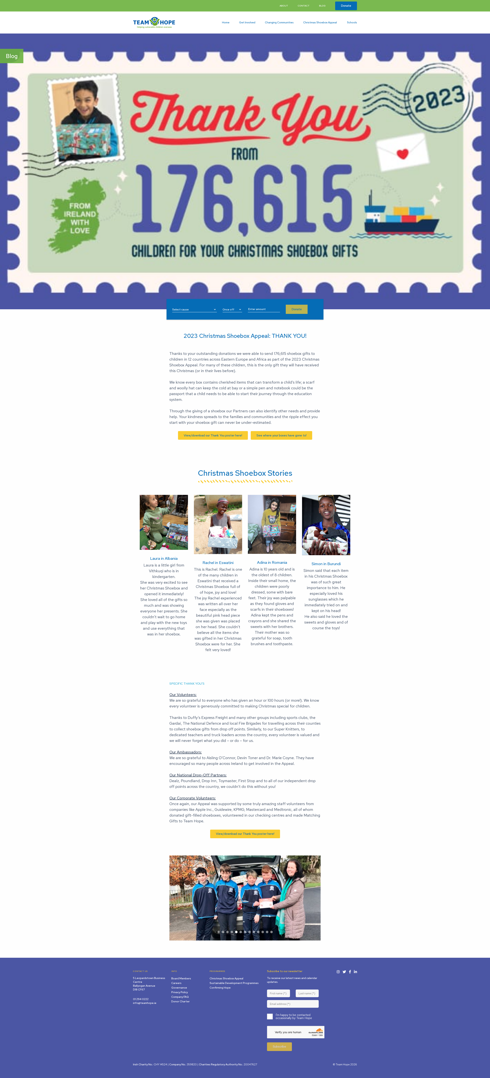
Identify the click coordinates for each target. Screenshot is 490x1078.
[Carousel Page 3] (227, 932)
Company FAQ (180, 997)
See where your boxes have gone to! (281, 435)
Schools (352, 22)
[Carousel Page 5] (236, 932)
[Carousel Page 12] (267, 932)
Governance (179, 987)
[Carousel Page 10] (258, 932)
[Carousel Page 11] (262, 932)
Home (225, 22)
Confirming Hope (220, 987)
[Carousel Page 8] (249, 932)
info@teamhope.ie (144, 1003)
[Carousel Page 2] (223, 932)
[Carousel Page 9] (254, 932)
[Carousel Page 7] (245, 932)
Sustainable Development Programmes (234, 983)
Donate (346, 6)
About (284, 5)
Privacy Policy (179, 992)
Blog (322, 5)
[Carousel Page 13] (271, 932)
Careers (176, 983)
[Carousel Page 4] (232, 932)
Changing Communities (279, 22)
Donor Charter (180, 1001)
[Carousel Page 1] (218, 932)
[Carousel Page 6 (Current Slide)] (240, 932)
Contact (304, 5)
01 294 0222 (141, 999)
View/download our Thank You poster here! (213, 435)
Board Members (181, 978)
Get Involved (247, 22)
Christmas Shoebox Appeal (320, 22)
